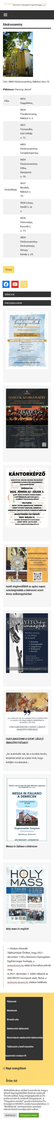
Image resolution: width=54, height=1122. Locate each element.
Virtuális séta (13, 1019)
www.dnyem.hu (15, 965)
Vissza (8, 269)
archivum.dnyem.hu (17, 982)
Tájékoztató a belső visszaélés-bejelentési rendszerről (19, 1051)
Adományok (12, 1010)
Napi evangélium (16, 1068)
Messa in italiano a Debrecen (21, 846)
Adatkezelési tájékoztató (18, 1028)
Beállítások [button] (10, 1115)
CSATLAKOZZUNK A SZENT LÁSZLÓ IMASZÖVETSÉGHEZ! (25, 741)
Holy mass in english (17, 929)
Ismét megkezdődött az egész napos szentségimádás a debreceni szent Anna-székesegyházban (25, 590)
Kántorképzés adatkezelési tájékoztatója (25, 1037)
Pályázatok (11, 1001)
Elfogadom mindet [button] (29, 1115)
